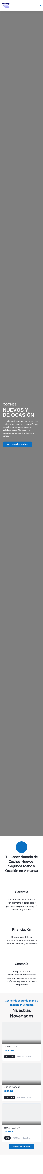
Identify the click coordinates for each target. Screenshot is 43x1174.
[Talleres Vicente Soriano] (6, 5)
